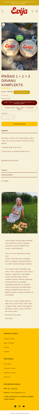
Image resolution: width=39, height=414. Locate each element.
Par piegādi (7, 364)
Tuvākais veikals (9, 338)
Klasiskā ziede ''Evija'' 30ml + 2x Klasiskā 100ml (19, 108)
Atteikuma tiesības (10, 372)
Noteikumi (7, 377)
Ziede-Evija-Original (17, 413)
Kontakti (6, 351)
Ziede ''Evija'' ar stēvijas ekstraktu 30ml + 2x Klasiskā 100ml (19, 102)
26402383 (14, 388)
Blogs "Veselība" (9, 343)
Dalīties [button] (6, 181)
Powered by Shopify (25, 413)
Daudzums (4, 113)
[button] (2, 11)
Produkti (6, 347)
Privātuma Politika (10, 368)
